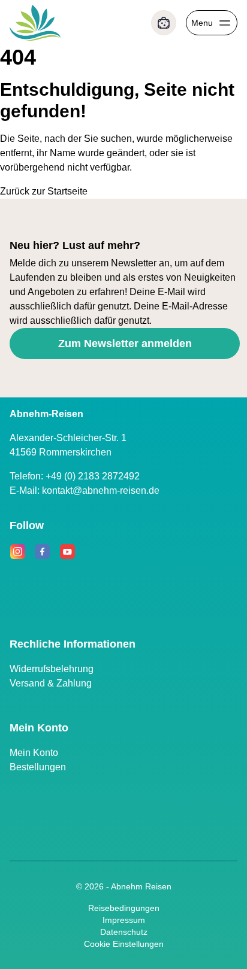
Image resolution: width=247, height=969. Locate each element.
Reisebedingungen (123, 908)
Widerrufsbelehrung (52, 669)
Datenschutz (123, 932)
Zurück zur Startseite (44, 191)
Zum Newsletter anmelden (125, 344)
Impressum (124, 920)
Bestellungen (38, 767)
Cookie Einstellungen (124, 944)
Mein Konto (34, 753)
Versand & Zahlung (51, 683)
